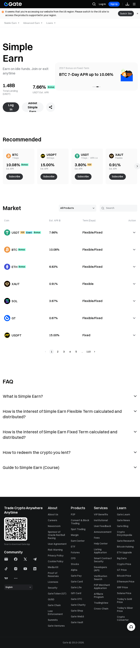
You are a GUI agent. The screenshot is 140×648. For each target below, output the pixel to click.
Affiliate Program (99, 595)
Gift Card (76, 593)
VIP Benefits (101, 514)
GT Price (122, 569)
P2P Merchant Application (102, 586)
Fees (97, 537)
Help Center (101, 543)
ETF (73, 546)
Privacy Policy (56, 555)
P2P (73, 514)
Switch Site (126, 13)
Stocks (75, 564)
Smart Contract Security (103, 560)
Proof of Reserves (53, 574)
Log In (102, 4)
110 (88, 351)
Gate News (123, 520)
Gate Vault (77, 622)
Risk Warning (55, 549)
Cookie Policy (55, 561)
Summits (53, 619)
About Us (53, 514)
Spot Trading (78, 529)
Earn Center (78, 540)
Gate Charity (78, 604)
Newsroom (54, 526)
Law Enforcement (55, 612)
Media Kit (53, 567)
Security (52, 587)
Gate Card (77, 581)
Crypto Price (124, 564)
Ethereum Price (125, 581)
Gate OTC (76, 599)
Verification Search (100, 578)
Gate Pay (76, 575)
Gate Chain (54, 605)
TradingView (101, 602)
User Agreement (57, 543)
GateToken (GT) (57, 593)
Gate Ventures (56, 625)
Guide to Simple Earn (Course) (31, 467)
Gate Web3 (77, 616)
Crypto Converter (123, 618)
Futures (75, 552)
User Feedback (102, 526)
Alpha (74, 569)
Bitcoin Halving (125, 546)
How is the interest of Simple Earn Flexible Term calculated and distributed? (62, 414)
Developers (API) (100, 569)
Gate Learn (123, 514)
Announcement (102, 531)
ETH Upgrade (124, 552)
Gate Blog (122, 526)
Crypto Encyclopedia (124, 533)
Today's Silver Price (125, 609)
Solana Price (124, 593)
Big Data (122, 558)
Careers (52, 520)
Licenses (53, 581)
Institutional (101, 520)
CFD (73, 558)
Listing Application (100, 551)
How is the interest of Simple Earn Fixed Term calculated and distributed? (60, 434)
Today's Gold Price (124, 600)
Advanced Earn (31, 23)
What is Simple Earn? (23, 396)
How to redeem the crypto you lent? (37, 452)
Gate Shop (77, 610)
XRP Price (122, 587)
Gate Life (76, 587)
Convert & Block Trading (80, 522)
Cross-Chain (101, 608)
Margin (75, 535)
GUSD (51, 599)
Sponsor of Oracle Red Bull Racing (56, 535)
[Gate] (13, 4)
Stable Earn (10, 23)
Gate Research (125, 540)
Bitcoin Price (124, 575)
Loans (49, 23)
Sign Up (114, 4)
